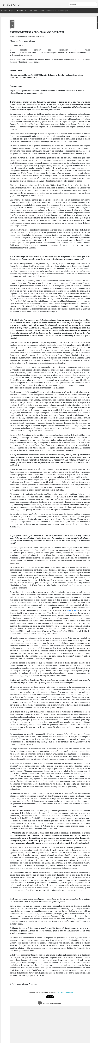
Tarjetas (12, 10)
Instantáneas (51, 10)
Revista (20, 10)
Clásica (4, 10)
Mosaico (28, 10)
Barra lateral (39, 10)
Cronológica (63, 10)
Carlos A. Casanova (65, 992)
